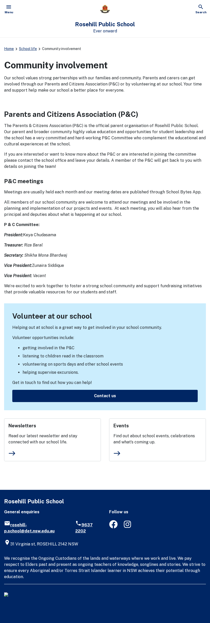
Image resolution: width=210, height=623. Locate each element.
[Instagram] (128, 527)
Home (9, 49)
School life (28, 49)
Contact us (105, 395)
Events (121, 425)
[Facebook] (113, 527)
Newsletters (22, 425)
